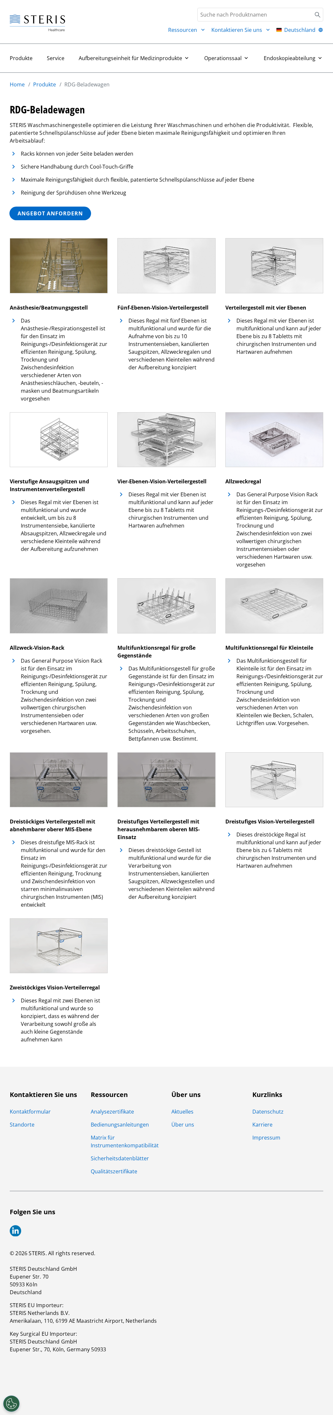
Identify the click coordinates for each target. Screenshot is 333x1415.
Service (55, 58)
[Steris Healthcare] (37, 23)
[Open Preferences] (11, 1404)
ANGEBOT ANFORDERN (50, 213)
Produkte (21, 58)
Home (17, 84)
